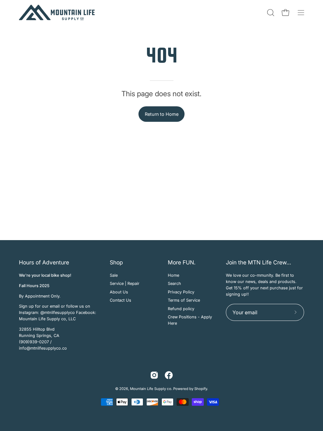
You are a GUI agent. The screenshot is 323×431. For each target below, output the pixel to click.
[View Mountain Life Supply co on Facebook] (168, 375)
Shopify (200, 389)
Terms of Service (184, 300)
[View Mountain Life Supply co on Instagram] (154, 375)
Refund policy (181, 308)
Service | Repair (124, 283)
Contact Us (120, 300)
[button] (270, 12)
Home (173, 275)
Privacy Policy (181, 292)
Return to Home (162, 114)
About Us (119, 292)
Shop (116, 262)
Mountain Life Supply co (150, 389)
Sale (114, 275)
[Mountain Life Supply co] (57, 12)
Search (174, 283)
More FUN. (182, 262)
